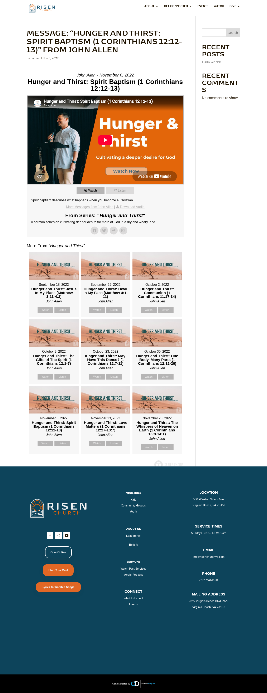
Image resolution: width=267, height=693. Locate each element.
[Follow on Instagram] (58, 535)
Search (233, 33)
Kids (133, 500)
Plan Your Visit (58, 570)
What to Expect (133, 598)
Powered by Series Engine (168, 464)
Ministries (133, 493)
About (149, 6)
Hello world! (211, 62)
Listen (122, 190)
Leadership (133, 536)
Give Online (58, 552)
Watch (219, 6)
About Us (133, 529)
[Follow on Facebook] (50, 535)
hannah (35, 58)
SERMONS (133, 562)
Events (203, 6)
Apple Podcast (133, 575)
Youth (133, 511)
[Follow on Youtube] (66, 535)
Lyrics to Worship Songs (58, 587)
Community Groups (133, 505)
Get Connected (176, 6)
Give (232, 6)
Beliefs (133, 545)
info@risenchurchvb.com (208, 557)
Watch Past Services (133, 568)
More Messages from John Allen (89, 207)
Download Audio (132, 207)
